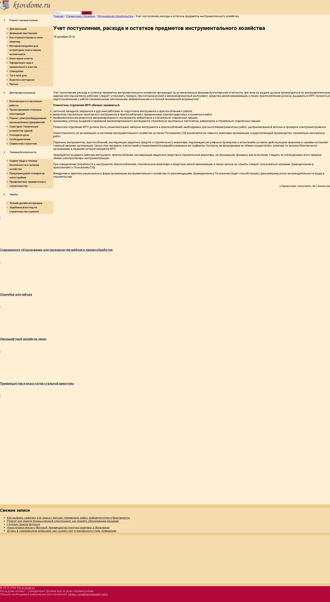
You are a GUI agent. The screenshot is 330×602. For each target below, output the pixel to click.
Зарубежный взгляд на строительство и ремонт (24, 209)
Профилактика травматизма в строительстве (27, 183)
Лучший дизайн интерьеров (25, 203)
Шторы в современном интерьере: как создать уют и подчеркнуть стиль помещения (61, 531)
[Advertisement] (156, 64)
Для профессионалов (22, 92)
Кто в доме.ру (26, 587)
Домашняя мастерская (23, 33)
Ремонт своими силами (23, 20)
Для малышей (17, 29)
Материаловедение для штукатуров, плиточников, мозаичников (25, 50)
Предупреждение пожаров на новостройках (27, 175)
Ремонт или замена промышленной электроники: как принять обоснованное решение (63, 521)
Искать (86, 13)
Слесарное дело (19, 135)
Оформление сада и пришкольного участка (23, 64)
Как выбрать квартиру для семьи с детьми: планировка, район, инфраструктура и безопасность (68, 517)
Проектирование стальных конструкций (25, 111)
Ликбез (13, 194)
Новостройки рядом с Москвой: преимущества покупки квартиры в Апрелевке (58, 527)
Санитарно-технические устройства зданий (23, 128)
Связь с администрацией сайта (88, 594)
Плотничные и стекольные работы (25, 103)
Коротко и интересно (22, 79)
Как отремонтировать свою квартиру (26, 39)
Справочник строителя (23, 143)
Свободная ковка (19, 139)
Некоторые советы (21, 58)
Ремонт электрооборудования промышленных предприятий (27, 120)
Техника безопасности (22, 152)
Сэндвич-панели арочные (23, 524)
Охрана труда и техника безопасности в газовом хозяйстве (24, 164)
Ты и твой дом (18, 75)
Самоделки (16, 71)
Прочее (13, 84)
